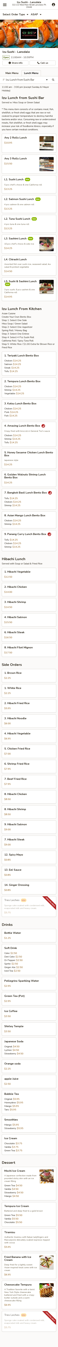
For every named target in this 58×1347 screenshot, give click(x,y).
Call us (44, 62)
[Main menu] (5, 4)
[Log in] (53, 4)
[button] (29, 143)
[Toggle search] (53, 80)
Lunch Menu (31, 73)
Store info (16, 62)
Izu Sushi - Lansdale (29, 2)
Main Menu (12, 73)
